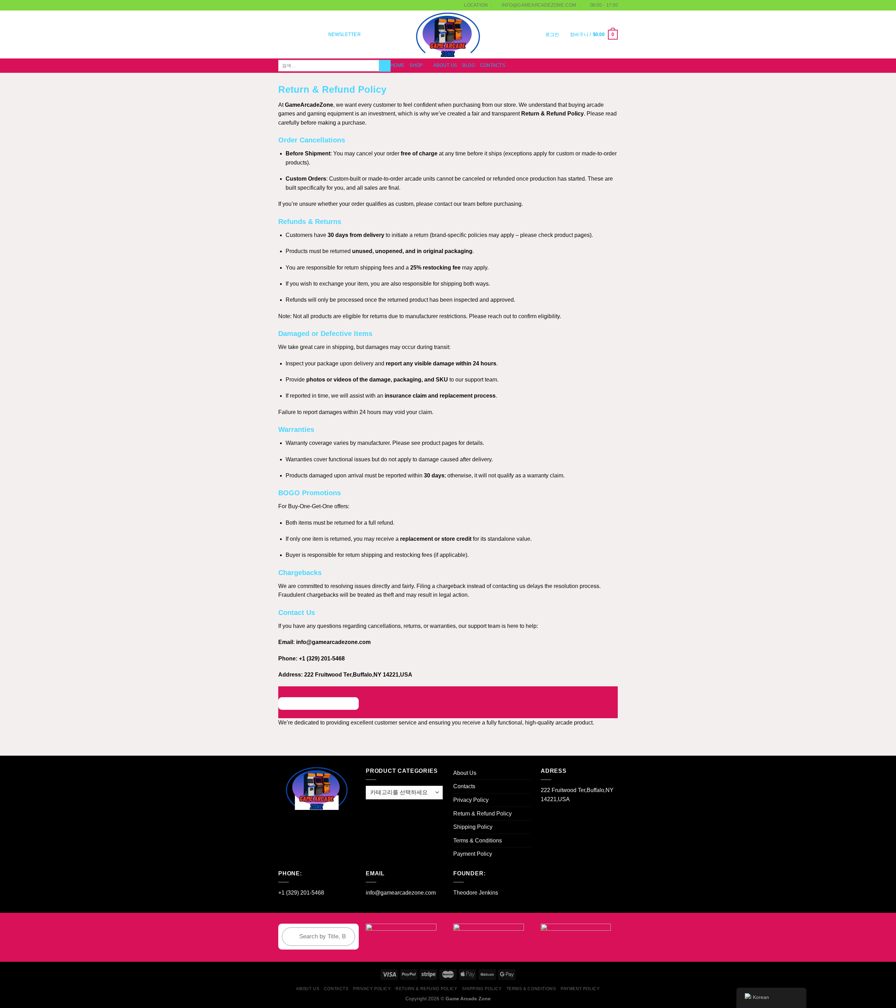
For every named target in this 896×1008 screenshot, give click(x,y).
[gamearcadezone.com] (448, 34)
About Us (445, 65)
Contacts (492, 65)
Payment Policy (472, 854)
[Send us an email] (310, 34)
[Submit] (385, 66)
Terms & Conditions (477, 841)
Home (398, 65)
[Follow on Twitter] (301, 34)
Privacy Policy (471, 800)
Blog (468, 65)
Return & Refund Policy (482, 814)
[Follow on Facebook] (283, 34)
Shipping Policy (472, 827)
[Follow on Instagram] (292, 34)
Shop (416, 65)
